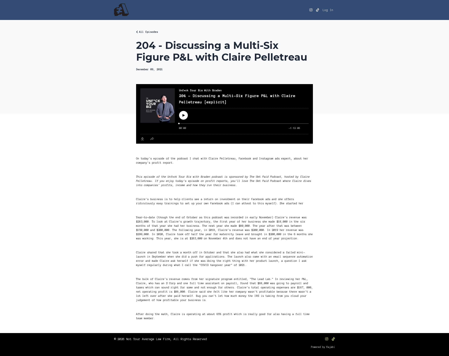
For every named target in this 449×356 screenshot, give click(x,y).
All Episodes (148, 31)
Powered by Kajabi (323, 347)
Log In (328, 10)
